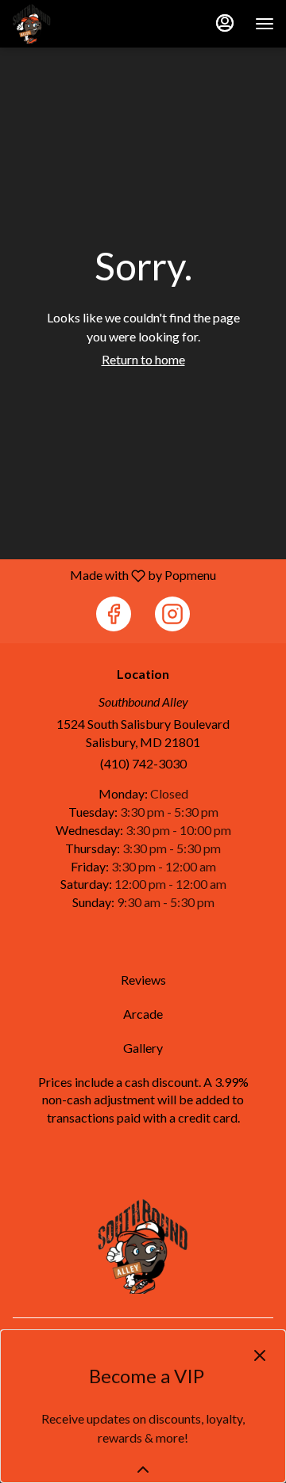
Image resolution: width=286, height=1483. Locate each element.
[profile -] (224, 22)
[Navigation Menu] (264, 23)
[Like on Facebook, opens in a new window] (113, 614)
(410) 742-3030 (143, 763)
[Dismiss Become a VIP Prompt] (260, 1355)
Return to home (143, 359)
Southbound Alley (143, 1246)
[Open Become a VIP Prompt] (143, 1469)
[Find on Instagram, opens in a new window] (172, 614)
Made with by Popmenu (114, 575)
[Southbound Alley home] (83, 24)
